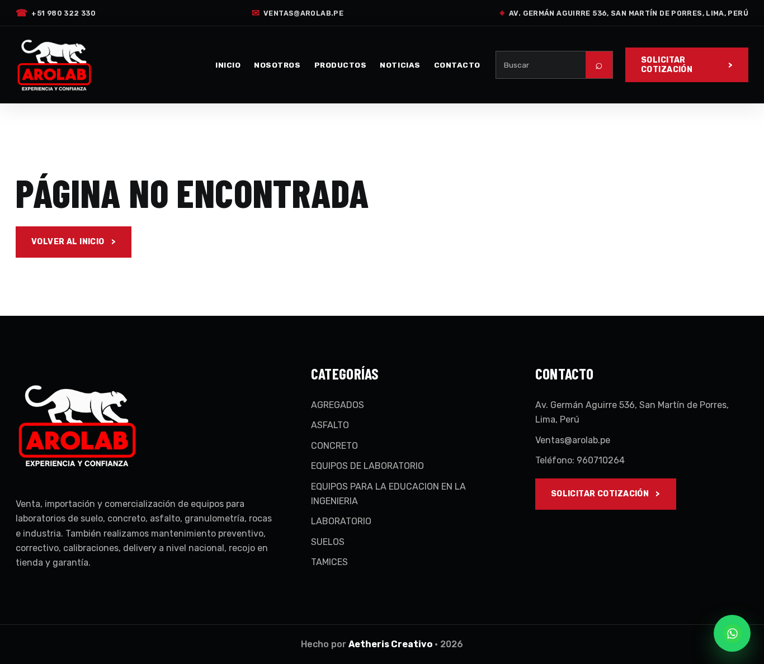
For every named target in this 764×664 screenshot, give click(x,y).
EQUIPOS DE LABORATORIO (367, 466)
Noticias (400, 64)
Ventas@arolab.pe (297, 12)
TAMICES (329, 562)
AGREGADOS (337, 405)
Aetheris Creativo (390, 644)
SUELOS (328, 542)
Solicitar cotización (666, 64)
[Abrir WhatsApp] (732, 633)
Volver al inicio (68, 241)
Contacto (457, 64)
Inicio (227, 64)
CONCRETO (334, 445)
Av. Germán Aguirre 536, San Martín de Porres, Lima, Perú (623, 12)
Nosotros (277, 64)
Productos (340, 64)
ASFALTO (330, 425)
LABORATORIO (341, 521)
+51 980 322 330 (56, 12)
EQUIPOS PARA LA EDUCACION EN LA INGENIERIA (388, 493)
